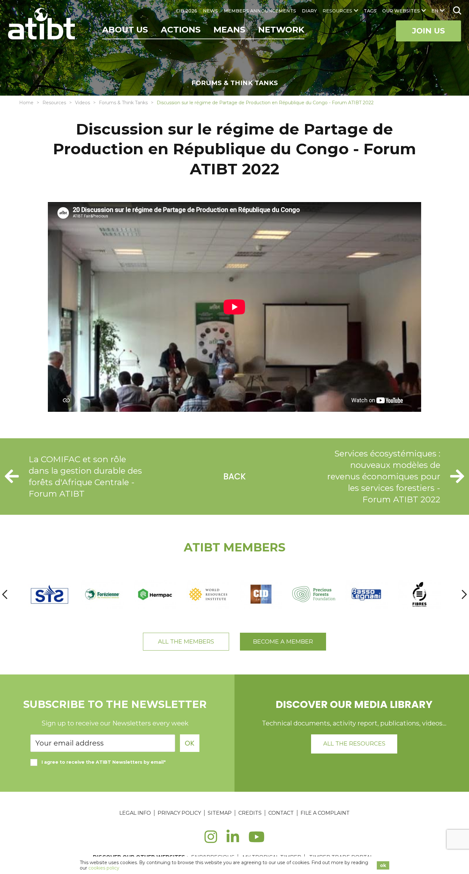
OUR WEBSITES (401, 11)
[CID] (261, 594)
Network (281, 30)
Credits (250, 813)
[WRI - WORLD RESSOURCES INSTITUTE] (208, 594)
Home (26, 103)
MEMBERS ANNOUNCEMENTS (260, 11)
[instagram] (211, 840)
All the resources (354, 743)
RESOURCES (337, 11)
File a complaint (325, 813)
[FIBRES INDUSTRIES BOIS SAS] (419, 594)
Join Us (428, 30)
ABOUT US (125, 30)
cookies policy (103, 868)
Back (234, 476)
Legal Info (135, 813)
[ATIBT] (42, 24)
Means (229, 30)
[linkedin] (233, 840)
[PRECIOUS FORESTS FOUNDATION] (314, 594)
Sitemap (220, 813)
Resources (54, 103)
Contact (281, 813)
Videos (82, 103)
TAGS (370, 11)
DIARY (309, 11)
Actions (181, 30)
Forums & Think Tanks (123, 103)
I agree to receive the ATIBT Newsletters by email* (103, 762)
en (434, 11)
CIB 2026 (186, 11)
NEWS (210, 11)
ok (383, 865)
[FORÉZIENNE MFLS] (102, 594)
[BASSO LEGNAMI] (366, 594)
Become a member (283, 641)
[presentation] (4, 594)
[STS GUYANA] (49, 594)
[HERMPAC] (155, 594)
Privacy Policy (179, 813)
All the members (186, 641)
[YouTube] (257, 840)
